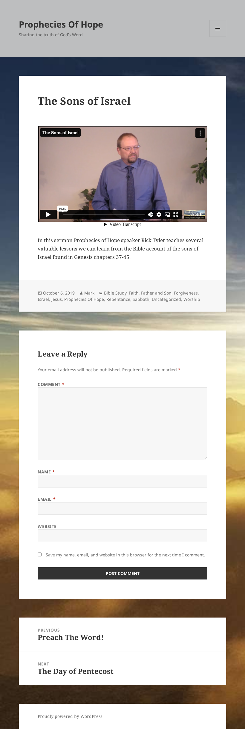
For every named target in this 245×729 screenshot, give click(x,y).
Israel (43, 299)
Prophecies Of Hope (61, 24)
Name (46, 472)
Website (47, 526)
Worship (191, 299)
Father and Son (156, 293)
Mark (89, 293)
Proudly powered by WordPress (70, 716)
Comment (51, 384)
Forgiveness (186, 293)
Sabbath (141, 299)
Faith (134, 293)
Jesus (56, 299)
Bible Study (115, 293)
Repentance (118, 299)
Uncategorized (166, 299)
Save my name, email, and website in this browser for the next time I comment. (125, 555)
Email (47, 499)
